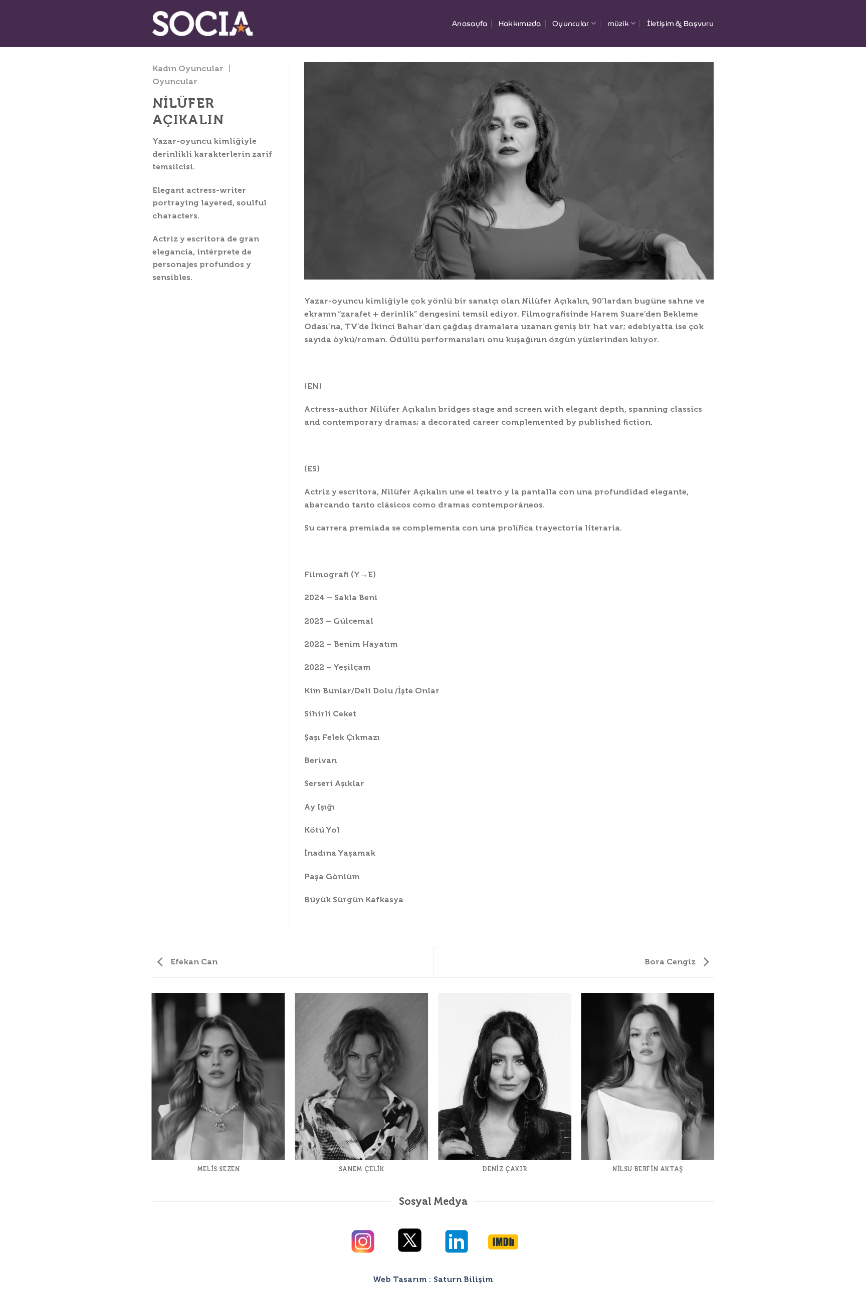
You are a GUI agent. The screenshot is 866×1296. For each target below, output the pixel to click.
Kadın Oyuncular (188, 68)
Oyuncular (570, 23)
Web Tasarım (400, 1279)
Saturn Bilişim (463, 1279)
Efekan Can (193, 961)
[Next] (713, 1092)
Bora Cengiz (671, 961)
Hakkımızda (520, 23)
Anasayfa (469, 23)
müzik (618, 23)
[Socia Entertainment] (202, 23)
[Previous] (152, 1092)
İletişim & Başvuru (680, 23)
